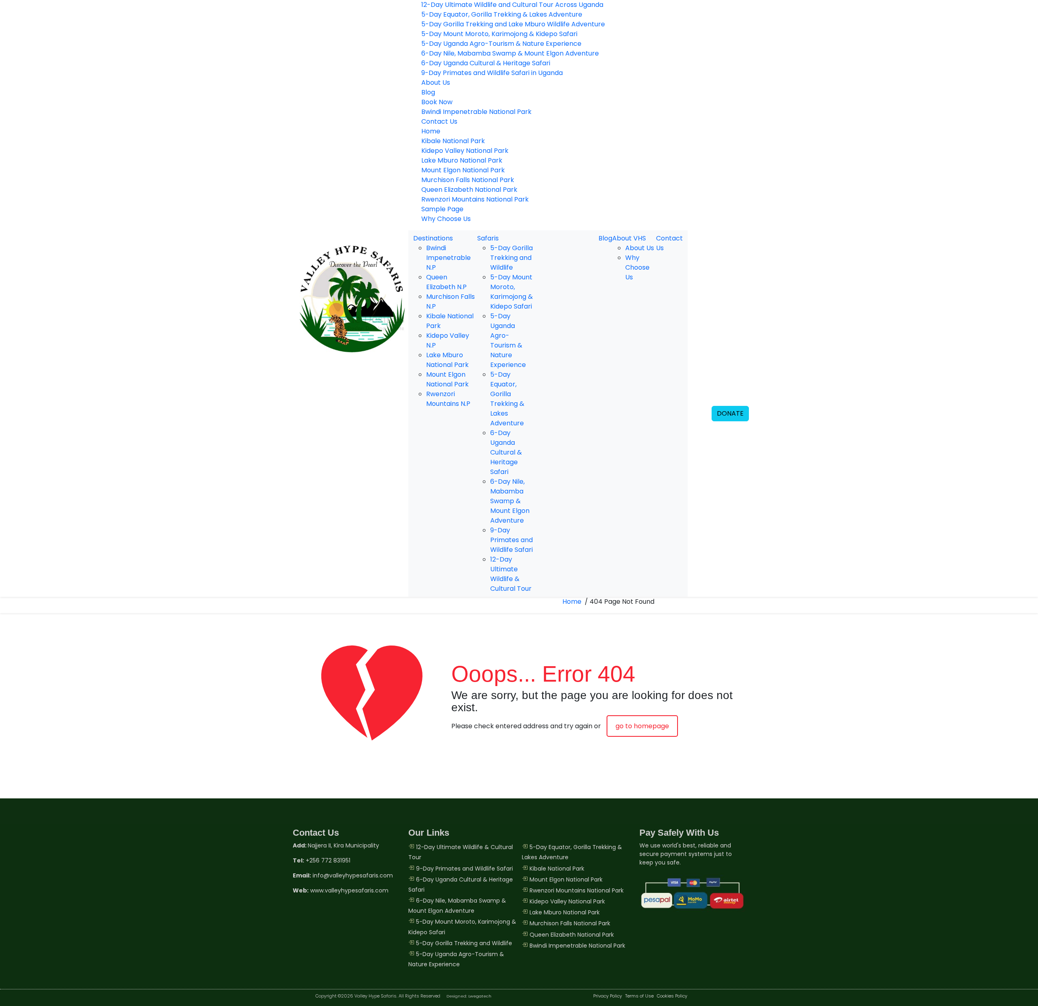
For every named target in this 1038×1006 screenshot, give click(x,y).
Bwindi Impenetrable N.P (448, 257)
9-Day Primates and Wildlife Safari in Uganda (492, 72)
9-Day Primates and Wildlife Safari (511, 540)
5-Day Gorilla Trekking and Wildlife (511, 257)
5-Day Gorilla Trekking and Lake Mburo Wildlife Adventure (513, 24)
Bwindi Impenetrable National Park (476, 111)
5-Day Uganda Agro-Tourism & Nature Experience (501, 43)
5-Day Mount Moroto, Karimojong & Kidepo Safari (499, 34)
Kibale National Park (453, 141)
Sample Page (442, 209)
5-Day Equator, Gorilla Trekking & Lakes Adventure (501, 14)
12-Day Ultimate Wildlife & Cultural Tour (511, 574)
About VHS (629, 238)
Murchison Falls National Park (467, 179)
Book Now (437, 102)
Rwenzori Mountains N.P (448, 398)
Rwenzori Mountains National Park (475, 199)
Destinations (433, 238)
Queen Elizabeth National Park (469, 189)
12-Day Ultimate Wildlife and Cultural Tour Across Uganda (512, 4)
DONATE (730, 413)
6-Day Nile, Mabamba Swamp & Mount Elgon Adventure (510, 53)
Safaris (488, 238)
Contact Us (439, 121)
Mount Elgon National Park (463, 170)
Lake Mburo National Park (461, 160)
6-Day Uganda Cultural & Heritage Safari (485, 63)
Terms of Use (639, 996)
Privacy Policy (607, 996)
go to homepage (642, 726)
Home (430, 131)
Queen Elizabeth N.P (446, 282)
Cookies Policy (672, 996)
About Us (435, 82)
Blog (428, 92)
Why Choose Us (446, 218)
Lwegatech (479, 996)
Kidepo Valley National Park (464, 150)
